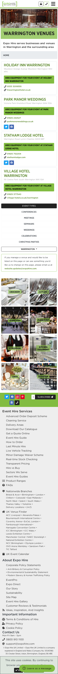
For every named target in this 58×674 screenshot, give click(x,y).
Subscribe (44, 397)
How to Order (14, 442)
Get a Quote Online (18, 433)
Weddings (29, 229)
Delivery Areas (15, 424)
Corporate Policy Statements (23, 565)
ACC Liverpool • (14, 515)
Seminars (29, 223)
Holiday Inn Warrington (27, 65)
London (39, 494)
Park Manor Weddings (25, 99)
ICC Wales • (30, 530)
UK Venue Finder (16, 511)
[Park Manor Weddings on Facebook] (11, 127)
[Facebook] (12, 397)
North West (11, 501)
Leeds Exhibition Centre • (18, 533)
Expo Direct (13, 584)
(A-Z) (29, 507)
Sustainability (14, 592)
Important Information (19, 614)
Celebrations (29, 235)
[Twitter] (6, 397)
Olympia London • (34, 543)
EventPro (11, 579)
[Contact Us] (46, 4)
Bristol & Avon (13, 494)
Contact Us (10, 632)
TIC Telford (11, 549)
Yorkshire (26, 504)
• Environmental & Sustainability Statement (27, 572)
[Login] (41, 4)
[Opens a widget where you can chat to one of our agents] (37, 668)
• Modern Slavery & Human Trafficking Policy (28, 575)
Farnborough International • (19, 524)
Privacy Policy (14, 623)
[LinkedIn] (11, 402)
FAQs (9, 485)
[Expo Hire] (9, 3)
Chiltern (10, 497)
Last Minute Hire (16, 446)
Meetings (29, 217)
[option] (14, 291)
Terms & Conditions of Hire (22, 619)
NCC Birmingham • (15, 543)
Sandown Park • (37, 546)
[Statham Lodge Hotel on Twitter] (6, 162)
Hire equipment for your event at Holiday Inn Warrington (28, 79)
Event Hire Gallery (17, 601)
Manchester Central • (16, 537)
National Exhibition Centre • (19, 540)
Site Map (11, 597)
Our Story (12, 588)
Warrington (28, 249)
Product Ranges (16, 480)
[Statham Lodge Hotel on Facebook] (11, 162)
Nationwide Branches (19, 491)
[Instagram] (17, 397)
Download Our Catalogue (21, 429)
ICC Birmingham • (15, 530)
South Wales (34, 501)
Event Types (29, 205)
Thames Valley (13, 504)
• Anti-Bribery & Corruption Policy (22, 569)
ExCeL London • (32, 521)
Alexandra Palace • (32, 515)
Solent (22, 501)
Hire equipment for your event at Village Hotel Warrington (28, 187)
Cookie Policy (14, 627)
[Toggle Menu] (53, 3)
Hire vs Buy (13, 467)
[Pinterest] (22, 397)
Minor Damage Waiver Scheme (24, 454)
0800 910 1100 (15, 639)
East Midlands (34, 497)
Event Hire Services (17, 411)
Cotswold (20, 497)
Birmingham (28, 494)
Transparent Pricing (18, 463)
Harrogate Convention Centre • (21, 527)
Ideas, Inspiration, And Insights (25, 610)
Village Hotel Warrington (17, 173)
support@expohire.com (20, 643)
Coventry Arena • (14, 521)
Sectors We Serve (16, 472)
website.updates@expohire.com (20, 268)
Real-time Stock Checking (21, 459)
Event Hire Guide (16, 437)
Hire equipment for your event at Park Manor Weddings (27, 111)
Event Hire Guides (17, 476)
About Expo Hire (15, 560)
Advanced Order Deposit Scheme (26, 416)
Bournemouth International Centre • (23, 518)
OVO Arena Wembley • (17, 546)
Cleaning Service (16, 420)
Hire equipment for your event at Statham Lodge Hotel (29, 147)
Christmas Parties (29, 241)
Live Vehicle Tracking (19, 450)
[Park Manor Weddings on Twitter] (6, 127)
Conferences (29, 211)
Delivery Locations (15, 507)
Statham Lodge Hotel (24, 135)
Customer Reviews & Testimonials (26, 605)
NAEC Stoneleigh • (36, 537)
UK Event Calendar (17, 554)
